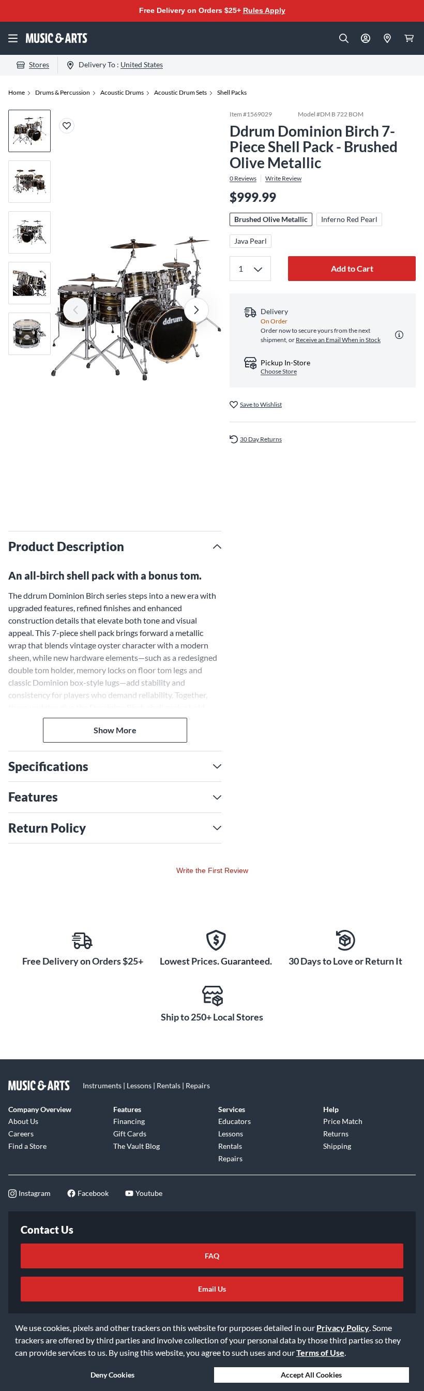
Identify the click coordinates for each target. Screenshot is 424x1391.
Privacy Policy (342, 1328)
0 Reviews (243, 178)
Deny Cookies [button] (112, 1374)
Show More (115, 730)
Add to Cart (352, 268)
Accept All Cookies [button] (311, 1374)
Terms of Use (320, 1352)
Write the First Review (212, 870)
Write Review (283, 178)
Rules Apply (264, 10)
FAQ (212, 1255)
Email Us (212, 1288)
